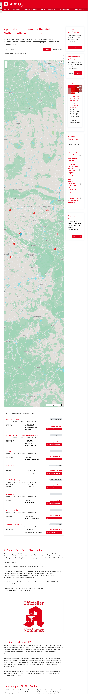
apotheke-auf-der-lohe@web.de (33, 532)
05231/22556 (30, 499)
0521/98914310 (30, 424)
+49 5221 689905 (31, 470)
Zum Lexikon (77, 236)
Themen (42, 9)
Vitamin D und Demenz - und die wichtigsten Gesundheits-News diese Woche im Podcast (75, 102)
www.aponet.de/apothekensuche (19, 590)
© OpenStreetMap (56, 405)
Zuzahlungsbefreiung (78, 9)
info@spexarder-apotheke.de (32, 459)
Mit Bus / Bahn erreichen (54, 429)
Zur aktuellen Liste (75, 48)
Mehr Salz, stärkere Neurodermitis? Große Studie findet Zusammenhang (73, 184)
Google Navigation (56, 426)
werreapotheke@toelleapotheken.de (34, 474)
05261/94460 (30, 515)
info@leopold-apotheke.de (32, 518)
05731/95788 (30, 529)
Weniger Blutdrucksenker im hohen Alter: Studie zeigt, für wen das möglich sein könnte (73, 197)
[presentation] (83, 9)
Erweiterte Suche (57, 49)
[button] (21, 234)
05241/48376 (30, 456)
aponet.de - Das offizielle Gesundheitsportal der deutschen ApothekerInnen (15, 4)
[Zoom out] (6, 64)
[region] (34, 233)
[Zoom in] (6, 62)
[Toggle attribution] (62, 405)
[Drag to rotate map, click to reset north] (6, 67)
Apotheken (16, 9)
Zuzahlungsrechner (63, 9)
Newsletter (51, 9)
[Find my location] (61, 62)
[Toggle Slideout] (82, 4)
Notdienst (7, 9)
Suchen (47, 49)
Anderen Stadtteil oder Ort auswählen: (15, 53)
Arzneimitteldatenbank (30, 9)
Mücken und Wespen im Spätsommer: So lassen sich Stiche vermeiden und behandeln (73, 154)
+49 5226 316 (30, 484)
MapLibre (48, 405)
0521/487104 (30, 440)
